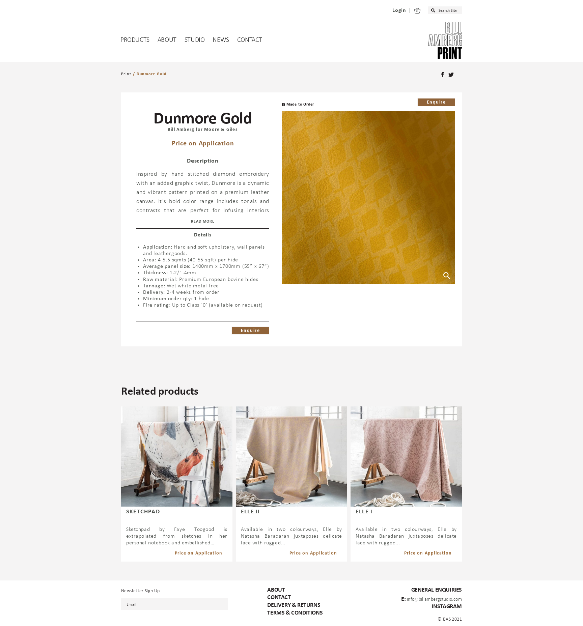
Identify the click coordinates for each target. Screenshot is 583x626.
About (167, 40)
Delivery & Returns (293, 605)
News (221, 40)
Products (134, 40)
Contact (249, 40)
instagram (447, 606)
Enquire (436, 102)
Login (399, 10)
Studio (195, 40)
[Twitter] (451, 75)
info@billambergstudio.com (434, 599)
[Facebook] (443, 75)
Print (126, 74)
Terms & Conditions (295, 613)
